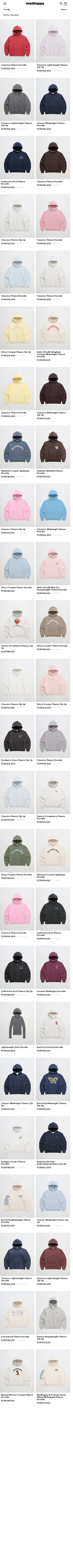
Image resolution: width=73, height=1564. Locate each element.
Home (6, 15)
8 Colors (21, 68)
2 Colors (57, 71)
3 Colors (57, 535)
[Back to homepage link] (35, 3)
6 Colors (20, 243)
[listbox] (6, 9)
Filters (64, 9)
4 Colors (57, 185)
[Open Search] (61, 3)
